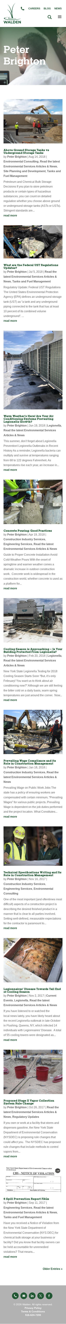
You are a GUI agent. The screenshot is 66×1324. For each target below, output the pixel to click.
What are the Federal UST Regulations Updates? (31, 266)
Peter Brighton (17, 156)
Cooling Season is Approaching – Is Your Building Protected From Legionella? (33, 650)
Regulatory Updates (25, 1116)
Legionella (54, 425)
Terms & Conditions (33, 1311)
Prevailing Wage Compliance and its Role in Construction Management (30, 762)
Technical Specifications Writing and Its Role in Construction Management (32, 874)
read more (10, 215)
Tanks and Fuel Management (31, 281)
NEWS (58, 8)
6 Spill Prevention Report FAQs (26, 1199)
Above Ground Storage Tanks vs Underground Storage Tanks (26, 151)
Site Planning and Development (25, 171)
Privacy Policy (33, 1308)
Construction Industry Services (24, 539)
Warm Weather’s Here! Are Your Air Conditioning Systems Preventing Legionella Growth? (29, 419)
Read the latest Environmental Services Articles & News (30, 276)
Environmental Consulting (21, 161)
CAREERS (34, 8)
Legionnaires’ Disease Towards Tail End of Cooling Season (32, 990)
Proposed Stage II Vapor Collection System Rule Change (29, 1102)
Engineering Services (18, 544)
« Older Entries (52, 1268)
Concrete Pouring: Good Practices (28, 531)
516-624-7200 (33, 1315)
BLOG (47, 8)
